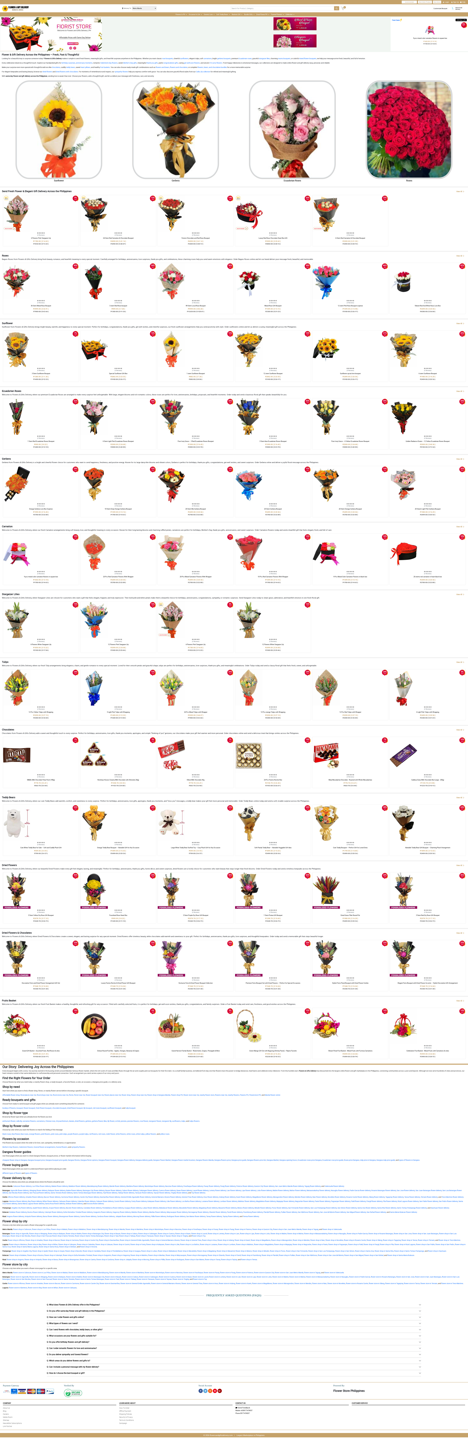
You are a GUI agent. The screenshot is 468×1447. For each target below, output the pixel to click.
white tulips (140, 1134)
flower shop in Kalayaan (155, 1244)
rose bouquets (167, 58)
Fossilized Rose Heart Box (118, 915)
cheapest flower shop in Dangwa (14, 1160)
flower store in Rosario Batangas (383, 1277)
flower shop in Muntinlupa (153, 1229)
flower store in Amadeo (34, 1283)
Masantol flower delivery (227, 1208)
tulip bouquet (131, 1108)
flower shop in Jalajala (123, 1259)
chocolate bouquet (59, 1108)
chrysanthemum (61, 1121)
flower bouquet (29, 1108)
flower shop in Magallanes (260, 1240)
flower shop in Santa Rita (384, 1251)
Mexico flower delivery (245, 1208)
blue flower (16, 1134)
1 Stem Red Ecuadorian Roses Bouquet (41, 441)
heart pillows (85, 67)
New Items (437, 2)
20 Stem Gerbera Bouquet (273, 509)
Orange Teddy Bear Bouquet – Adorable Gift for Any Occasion (118, 847)
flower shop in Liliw (172, 1244)
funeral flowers (61, 1147)
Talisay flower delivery (126, 1193)
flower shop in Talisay (127, 1236)
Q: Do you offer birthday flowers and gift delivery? (68, 1342)
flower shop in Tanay (212, 1259)
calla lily (19, 1121)
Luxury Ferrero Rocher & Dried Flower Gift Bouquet (118, 983)
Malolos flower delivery (139, 1212)
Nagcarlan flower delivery (304, 1201)
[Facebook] (201, 1391)
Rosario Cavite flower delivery (357, 1197)
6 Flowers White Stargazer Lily (41, 644)
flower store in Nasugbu (339, 1277)
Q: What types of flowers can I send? (62, 1323)
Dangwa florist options (89, 1160)
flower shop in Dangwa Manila (158, 1095)
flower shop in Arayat (57, 1251)
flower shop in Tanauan (145, 1236)
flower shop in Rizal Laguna (404, 1244)
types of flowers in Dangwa (409, 1160)
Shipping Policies (125, 1414)
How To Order (124, 1408)
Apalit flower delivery (40, 1208)
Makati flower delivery (59, 1186)
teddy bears (70, 67)
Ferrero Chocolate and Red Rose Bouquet (196, 238)
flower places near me (112, 1095)
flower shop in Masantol (225, 1251)
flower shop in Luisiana (208, 1244)
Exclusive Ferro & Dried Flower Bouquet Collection (196, 983)
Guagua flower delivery (133, 1208)
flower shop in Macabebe (187, 1251)
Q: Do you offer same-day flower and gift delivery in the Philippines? (76, 1311)
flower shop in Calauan (104, 1244)
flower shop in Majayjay (283, 1244)
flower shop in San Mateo (194, 1259)
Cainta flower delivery (88, 1216)
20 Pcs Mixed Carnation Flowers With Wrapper (196, 577)
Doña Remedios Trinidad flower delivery (78, 1212)
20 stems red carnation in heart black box (428, 577)
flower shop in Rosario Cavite (355, 1240)
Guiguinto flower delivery (102, 1212)
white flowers (120, 1134)
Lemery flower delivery (217, 1190)
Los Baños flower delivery (191, 1201)
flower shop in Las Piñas (41, 1229)
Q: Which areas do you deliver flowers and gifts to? (68, 1360)
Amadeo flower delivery (34, 1197)
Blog (4, 1411)
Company (7, 1403)
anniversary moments (84, 63)
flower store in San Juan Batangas (428, 1277)
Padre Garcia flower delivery (360, 1190)
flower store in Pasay (211, 1272)
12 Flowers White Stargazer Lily (273, 644)
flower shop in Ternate (426, 1240)
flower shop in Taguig (310, 1229)
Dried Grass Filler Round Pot (350, 915)
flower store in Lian (233, 1277)
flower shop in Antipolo (33, 1259)
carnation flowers (29, 1121)
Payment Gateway (11, 1385)
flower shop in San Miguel (354, 1255)
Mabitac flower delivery (246, 1201)
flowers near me (221, 1095)
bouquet (20, 1108)
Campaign (123, 1423)
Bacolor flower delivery (74, 1208)
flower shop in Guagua (132, 1251)
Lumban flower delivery (228, 1201)
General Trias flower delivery (192, 1197)
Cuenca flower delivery (167, 1190)
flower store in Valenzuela (334, 1272)
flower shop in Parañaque (192, 1229)
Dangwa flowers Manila (205, 1160)
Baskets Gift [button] (236, 14)
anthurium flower (8, 1121)
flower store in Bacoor (52, 1283)
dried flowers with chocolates (67, 71)
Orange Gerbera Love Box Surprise (41, 509)
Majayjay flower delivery (285, 1201)
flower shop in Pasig (226, 1229)
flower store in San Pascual (41, 1279)
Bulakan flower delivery (18, 1212)
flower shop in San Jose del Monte (330, 1255)
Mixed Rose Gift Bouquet (273, 306)
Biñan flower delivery (50, 1201)
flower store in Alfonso (16, 1283)
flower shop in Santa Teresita (63, 1236)
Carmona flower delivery (70, 1197)
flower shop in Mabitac (244, 1244)
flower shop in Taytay (229, 1259)
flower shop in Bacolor (73, 1251)
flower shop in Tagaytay (392, 1240)
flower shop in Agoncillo (19, 1233)
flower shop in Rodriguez (174, 1259)
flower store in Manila (117, 1272)
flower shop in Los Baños (189, 1244)
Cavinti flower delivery (122, 1201)
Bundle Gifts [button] (248, 14)
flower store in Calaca (130, 1277)
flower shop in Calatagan (147, 1233)
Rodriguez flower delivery (175, 1216)
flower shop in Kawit (242, 1240)
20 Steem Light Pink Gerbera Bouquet (428, 509)
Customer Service (360, 1403)
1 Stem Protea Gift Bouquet (273, 915)
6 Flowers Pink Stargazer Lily (41, 238)
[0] (342, 8)
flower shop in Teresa (249, 1259)
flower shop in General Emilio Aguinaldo (134, 1240)
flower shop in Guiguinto (102, 1255)
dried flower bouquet (75, 1108)
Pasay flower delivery (211, 1186)
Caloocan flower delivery (22, 1186)
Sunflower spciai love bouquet (350, 373)
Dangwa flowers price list (256, 1160)
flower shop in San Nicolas (20, 1236)
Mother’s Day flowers (10, 1147)
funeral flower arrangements (44, 1147)
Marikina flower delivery (135, 1186)
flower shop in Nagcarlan (302, 1244)
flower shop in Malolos (139, 1255)
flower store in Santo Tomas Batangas (89, 1279)
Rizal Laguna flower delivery (408, 1201)
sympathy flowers (121, 71)
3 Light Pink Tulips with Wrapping (118, 712)
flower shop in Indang (226, 1240)
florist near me (79, 1095)
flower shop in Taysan (162, 1236)
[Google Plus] (220, 1391)
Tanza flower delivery (412, 1197)
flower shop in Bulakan (18, 1255)
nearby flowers (233, 1095)
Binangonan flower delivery (69, 1216)
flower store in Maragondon (283, 1283)
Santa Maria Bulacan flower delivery (403, 1212)
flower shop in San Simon (344, 1251)
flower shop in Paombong (251, 1255)
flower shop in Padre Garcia (357, 1233)
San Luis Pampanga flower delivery (323, 1208)
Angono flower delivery (15, 1216)
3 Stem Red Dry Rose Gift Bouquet (427, 915)
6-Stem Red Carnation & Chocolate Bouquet (350, 238)
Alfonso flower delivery (16, 1197)
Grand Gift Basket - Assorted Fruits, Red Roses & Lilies (41, 1051)
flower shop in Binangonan (68, 1259)
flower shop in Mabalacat (167, 1251)
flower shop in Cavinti (121, 1244)
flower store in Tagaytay (394, 1283)
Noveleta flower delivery (337, 1197)
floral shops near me (44, 1095)
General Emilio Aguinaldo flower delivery (135, 1197)
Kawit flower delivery (244, 1197)
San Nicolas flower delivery (18, 1193)
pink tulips (63, 1134)
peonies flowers (133, 1121)
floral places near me (28, 1095)
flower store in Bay (35, 1287)
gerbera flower (97, 1121)
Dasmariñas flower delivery (110, 1197)
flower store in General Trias (191, 1283)
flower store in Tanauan (145, 1279)
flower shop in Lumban (226, 1244)
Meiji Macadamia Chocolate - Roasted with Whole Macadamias (350, 780)
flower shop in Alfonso (16, 1240)
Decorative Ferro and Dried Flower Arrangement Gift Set (41, 983)
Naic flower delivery (319, 1197)
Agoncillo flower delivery (19, 1190)
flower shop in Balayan (56, 1233)
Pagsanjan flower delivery (340, 1201)
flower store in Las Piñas (41, 1272)
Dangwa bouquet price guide (56, 1160)
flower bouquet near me (95, 1095)
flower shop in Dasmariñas (109, 1240)
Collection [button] (289, 14)
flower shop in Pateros (243, 1229)
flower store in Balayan (56, 1277)
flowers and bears (162, 67)
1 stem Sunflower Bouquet (196, 373)
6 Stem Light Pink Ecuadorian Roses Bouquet (118, 441)
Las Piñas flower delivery (41, 1186)
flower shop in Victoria (88, 1247)
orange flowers (34, 1134)
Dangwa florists (74, 1160)
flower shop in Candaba (91, 1251)
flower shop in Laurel (199, 1233)
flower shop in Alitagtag (38, 1233)
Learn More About (127, 1403)
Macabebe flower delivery (188, 1208)
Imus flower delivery (210, 1197)
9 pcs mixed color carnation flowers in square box (41, 577)
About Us (6, 1408)
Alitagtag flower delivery (38, 1190)
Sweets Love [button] (208, 14)
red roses (101, 1134)
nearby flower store (206, 1095)
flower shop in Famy (138, 1244)
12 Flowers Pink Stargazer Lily (118, 644)
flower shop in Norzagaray (197, 1255)
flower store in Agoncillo (19, 1277)
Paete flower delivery (322, 1201)
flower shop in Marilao (156, 1255)
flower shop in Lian (232, 1233)
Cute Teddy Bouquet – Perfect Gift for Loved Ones (350, 847)
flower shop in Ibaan (183, 1233)
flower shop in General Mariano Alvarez (165, 1240)
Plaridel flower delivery (271, 1212)
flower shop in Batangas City (93, 1233)
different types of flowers (11, 1173)
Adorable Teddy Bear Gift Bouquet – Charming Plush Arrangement (427, 847)
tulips (183, 1121)
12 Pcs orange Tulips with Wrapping (273, 712)
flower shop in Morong (140, 1259)
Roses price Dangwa (351, 1160)
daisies (71, 1121)
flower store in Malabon (77, 1272)
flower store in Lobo (264, 1277)
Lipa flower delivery (249, 1190)
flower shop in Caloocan (22, 1229)
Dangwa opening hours (288, 1160)
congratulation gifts (170, 63)
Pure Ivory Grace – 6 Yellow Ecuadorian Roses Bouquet (350, 441)
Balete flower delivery (74, 1190)
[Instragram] (210, 1391)
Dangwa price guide (238, 1160)
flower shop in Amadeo (34, 1240)
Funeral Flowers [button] (276, 14)
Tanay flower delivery (214, 1216)
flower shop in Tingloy (179, 1236)
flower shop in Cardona (105, 1259)
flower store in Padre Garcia (359, 1277)
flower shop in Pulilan (287, 1255)
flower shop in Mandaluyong (97, 1229)
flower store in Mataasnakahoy (318, 1277)
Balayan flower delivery (56, 1190)
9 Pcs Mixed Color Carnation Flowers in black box (350, 577)
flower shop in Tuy (198, 1236)
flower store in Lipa (248, 1277)
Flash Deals (396, 20)
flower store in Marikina (135, 1272)
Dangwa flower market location (183, 1160)
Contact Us (240, 1403)
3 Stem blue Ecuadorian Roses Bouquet (273, 441)
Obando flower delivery (217, 1212)
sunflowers (184, 58)
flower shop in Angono (15, 1259)
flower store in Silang (376, 1283)
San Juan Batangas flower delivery (428, 1190)
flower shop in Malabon (77, 1229)
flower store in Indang (226, 1283)
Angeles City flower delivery (21, 1208)
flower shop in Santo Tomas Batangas (89, 1236)
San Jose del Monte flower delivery (333, 1212)
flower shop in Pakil (355, 1244)
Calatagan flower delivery (148, 1190)
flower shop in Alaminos (18, 1244)
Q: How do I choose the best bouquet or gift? (66, 1373)
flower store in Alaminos (18, 1287)
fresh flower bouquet (43, 1108)
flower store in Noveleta (336, 1283)
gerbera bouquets (224, 58)
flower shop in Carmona (69, 1240)
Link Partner (7, 1426)
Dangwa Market (273, 1160)
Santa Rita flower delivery (386, 1208)
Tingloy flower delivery (179, 1193)
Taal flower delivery (110, 1193)
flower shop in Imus (209, 1240)
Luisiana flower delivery (210, 1201)
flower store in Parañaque (193, 1272)
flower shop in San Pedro (444, 1244)
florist (71, 1095)
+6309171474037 (246, 1410)
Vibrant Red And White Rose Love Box (428, 306)
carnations (207, 58)
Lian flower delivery (233, 1190)
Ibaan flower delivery (184, 1190)
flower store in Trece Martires (452, 1283)
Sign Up (456, 2)
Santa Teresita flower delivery (62, 1193)
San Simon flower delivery (347, 1208)
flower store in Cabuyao (68, 1287)
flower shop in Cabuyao (67, 1244)
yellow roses (164, 1134)
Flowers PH (244, 1095)
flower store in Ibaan (184, 1277)
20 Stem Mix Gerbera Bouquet (195, 509)
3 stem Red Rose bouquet (118, 306)
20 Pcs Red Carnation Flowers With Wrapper (118, 577)
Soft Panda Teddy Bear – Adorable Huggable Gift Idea (272, 847)
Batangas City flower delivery (93, 1190)
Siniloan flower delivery (74, 1203)
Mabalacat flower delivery (168, 1208)
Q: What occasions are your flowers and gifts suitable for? (71, 1335)
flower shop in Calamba (86, 1244)
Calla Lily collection (203, 71)
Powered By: (339, 1385)
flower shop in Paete (320, 1244)
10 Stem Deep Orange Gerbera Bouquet (118, 509)
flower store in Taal (111, 1279)
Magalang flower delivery (208, 1208)
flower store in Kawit (243, 1283)
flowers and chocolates (179, 67)
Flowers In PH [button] (180, 14)
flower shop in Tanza (409, 1240)
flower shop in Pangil (371, 1244)
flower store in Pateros (244, 1272)
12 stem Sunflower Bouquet (273, 373)
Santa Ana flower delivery (366, 1208)
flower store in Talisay (127, 1279)
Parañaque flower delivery (193, 1186)
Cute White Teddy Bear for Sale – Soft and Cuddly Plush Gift (41, 847)
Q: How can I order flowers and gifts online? (65, 1317)
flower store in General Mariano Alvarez (166, 1283)
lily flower (110, 1121)
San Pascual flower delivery (39, 1193)
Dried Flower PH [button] (261, 14)
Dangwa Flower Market (162, 1160)
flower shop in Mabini (279, 1233)
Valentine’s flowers (26, 1147)
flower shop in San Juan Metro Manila (287, 1229)
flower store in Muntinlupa (154, 1272)
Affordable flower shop (11, 1095)
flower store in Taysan (163, 1279)
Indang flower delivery (227, 1197)
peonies (124, 1121)
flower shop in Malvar (295, 1233)
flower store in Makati (59, 1272)
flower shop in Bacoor (51, 1240)
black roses (6, 1134)
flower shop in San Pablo (425, 1244)
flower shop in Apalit (40, 1251)
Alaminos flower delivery (18, 1201)
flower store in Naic (319, 1283)
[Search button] (336, 8)
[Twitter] (205, 1391)
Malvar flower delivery (297, 1190)
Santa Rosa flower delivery (55, 1203)
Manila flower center (272, 1095)
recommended (409, 2)
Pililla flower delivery (158, 1216)
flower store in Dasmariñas (109, 1283)
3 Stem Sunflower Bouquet (41, 373)
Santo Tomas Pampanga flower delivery (412, 1208)
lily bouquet (87, 1108)
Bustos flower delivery (35, 1212)
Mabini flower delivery (281, 1190)
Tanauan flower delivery (144, 1193)
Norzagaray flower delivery (198, 1212)
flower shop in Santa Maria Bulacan (400, 1255)
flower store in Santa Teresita (63, 1279)
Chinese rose (50, 1121)
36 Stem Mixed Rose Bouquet (41, 306)
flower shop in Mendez (301, 1240)
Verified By (69, 1385)
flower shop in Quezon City (262, 1229)
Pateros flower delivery (244, 1186)
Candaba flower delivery (92, 1208)
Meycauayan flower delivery (177, 1212)
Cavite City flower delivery (89, 1197)
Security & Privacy (126, 1417)
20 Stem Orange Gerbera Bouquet (350, 509)
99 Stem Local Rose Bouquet (196, 306)
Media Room (7, 1417)
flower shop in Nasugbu (337, 1233)
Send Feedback (244, 1407)
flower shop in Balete (73, 1233)
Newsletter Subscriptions (12, 1423)
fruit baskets (105, 67)
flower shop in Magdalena (263, 1244)
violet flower (110, 1134)
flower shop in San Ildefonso (306, 1255)
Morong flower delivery (141, 1216)
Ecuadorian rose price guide (332, 1160)
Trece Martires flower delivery (452, 1197)
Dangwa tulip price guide (385, 1160)
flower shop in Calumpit (53, 1255)
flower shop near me (139, 1095)
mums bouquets (284, 58)
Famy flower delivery (139, 1201)
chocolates (55, 67)
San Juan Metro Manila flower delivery (289, 1186)
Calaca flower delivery (130, 1190)
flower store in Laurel (200, 1277)
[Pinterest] (215, 1391)
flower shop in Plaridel (269, 1255)
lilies (105, 1121)
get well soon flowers (192, 63)
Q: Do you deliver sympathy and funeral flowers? (67, 1354)
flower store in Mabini (280, 1277)
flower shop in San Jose (403, 1233)
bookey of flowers (9, 1108)
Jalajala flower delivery (123, 1216)
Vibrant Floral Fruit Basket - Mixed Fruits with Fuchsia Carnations (350, 1051)
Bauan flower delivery (113, 1190)
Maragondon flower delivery (283, 1197)
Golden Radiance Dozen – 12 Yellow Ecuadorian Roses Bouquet (428, 441)
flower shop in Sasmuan (437, 1251)
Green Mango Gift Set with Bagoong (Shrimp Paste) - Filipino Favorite (273, 1051)
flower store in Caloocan (22, 1272)
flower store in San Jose (405, 1277)
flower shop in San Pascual (41, 1236)
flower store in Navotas (174, 1272)
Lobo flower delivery (264, 1190)
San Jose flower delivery (405, 1190)
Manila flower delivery (117, 1186)
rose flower (144, 1121)
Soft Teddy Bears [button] (222, 14)
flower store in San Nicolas (20, 1279)
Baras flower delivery (50, 1216)
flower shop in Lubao (149, 1251)
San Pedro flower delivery (448, 1201)
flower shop (126, 1095)
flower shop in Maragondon (281, 1240)
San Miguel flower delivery (356, 1212)
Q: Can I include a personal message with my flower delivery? (73, 1366)
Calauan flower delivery (105, 1201)
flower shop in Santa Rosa (48, 1247)
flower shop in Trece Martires (449, 1240)
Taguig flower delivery (312, 1186)
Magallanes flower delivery (262, 1197)
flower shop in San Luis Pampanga (321, 1251)
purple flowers (73, 1134)
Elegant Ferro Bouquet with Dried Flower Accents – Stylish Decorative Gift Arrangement (428, 983)
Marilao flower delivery (157, 1212)
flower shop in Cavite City (88, 1240)
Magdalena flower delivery (266, 1201)
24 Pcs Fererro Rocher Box (273, 780)
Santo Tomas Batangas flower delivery (87, 1193)
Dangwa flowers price (222, 1160)
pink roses (55, 1134)
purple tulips (83, 1134)
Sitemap (6, 1420)
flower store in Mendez (303, 1283)
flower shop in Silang (374, 1240)
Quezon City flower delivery (264, 1186)
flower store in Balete (74, 1277)
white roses (130, 1134)
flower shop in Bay (35, 1244)
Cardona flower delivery (106, 1216)
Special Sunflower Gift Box (118, 373)
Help (463, 2)
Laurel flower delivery (200, 1190)
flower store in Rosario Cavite (357, 1283)
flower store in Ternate (428, 1283)
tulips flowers (194, 1121)
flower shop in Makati (59, 1229)
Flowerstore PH (255, 1095)
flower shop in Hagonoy (121, 1255)
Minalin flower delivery (262, 1208)
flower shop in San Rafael (373, 1255)
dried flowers (47, 71)
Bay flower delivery (35, 1201)
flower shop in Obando (216, 1255)
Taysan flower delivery (162, 1193)
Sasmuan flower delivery (439, 1208)
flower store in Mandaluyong (98, 1272)
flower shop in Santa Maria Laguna (25, 1247)
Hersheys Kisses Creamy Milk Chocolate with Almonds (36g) (118, 780)
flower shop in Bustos (35, 1255)
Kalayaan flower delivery (156, 1201)
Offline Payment (125, 1411)
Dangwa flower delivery (126, 1160)
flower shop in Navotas (173, 1229)
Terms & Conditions (126, 1420)
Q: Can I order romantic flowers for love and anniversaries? (72, 1348)
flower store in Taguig (312, 1272)
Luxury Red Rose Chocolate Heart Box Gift (273, 238)
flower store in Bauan (113, 1277)
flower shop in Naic (317, 1240)
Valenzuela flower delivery (334, 1186)
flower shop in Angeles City (21, 1251)
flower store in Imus (210, 1283)
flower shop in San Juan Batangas (425, 1233)
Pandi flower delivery (235, 1212)
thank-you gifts (152, 63)
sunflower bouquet (114, 1108)
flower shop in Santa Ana (364, 1251)
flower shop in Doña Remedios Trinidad (77, 1255)
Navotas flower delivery (174, 1186)
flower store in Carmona (70, 1283)
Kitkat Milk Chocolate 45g (195, 780)
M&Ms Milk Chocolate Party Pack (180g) (41, 780)
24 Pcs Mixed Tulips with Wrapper (195, 712)
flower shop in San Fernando (297, 1251)
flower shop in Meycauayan (175, 1255)
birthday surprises (68, 63)
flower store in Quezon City (264, 1272)
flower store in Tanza (412, 1283)
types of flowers (31, 1173)
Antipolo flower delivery (33, 1216)
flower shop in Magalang (206, 1251)
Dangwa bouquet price (36, 1160)
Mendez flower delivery (303, 1197)
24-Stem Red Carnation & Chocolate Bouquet (118, 238)
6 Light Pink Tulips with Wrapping (427, 712)
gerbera (88, 1121)
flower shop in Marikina (134, 1229)
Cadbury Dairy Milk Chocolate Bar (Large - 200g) (427, 780)
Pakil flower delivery (358, 1201)
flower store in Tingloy (180, 1279)
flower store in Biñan (50, 1287)
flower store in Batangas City (93, 1277)
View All (459, 191)
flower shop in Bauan (113, 1233)
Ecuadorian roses (245, 58)
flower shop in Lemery (216, 1233)
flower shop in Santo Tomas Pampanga (409, 1251)
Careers (6, 1414)
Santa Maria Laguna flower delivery (30, 1203)
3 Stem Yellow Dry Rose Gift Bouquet (41, 915)
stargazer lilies (264, 58)
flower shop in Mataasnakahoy (315, 1233)
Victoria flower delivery (95, 1203)
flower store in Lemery (217, 1277)
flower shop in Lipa (247, 1233)
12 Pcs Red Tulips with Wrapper (350, 712)
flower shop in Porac (277, 1251)
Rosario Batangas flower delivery (383, 1190)
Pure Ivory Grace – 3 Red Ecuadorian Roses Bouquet (196, 441)
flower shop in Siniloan (67, 1247)
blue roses (24, 1134)
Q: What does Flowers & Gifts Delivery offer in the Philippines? (73, 1304)
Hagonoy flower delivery (122, 1212)
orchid (117, 1121)
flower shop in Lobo (262, 1233)
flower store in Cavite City (89, 1283)
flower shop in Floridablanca (112, 1251)
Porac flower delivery (279, 1208)
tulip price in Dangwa (368, 1160)
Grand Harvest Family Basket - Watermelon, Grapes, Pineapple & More (196, 1051)
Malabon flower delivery (77, 1186)
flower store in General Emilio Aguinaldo (135, 1283)
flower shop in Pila (387, 1244)
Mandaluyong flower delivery (98, 1186)
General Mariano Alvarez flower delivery (166, 1197)
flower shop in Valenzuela (332, 1229)
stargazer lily (166, 1121)
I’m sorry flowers (215, 63)
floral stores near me (60, 1095)
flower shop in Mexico (243, 1251)
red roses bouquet (100, 1108)
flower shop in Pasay (210, 1229)
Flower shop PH (177, 1095)
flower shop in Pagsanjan (337, 1244)
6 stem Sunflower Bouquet (428, 373)
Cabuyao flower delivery (68, 1201)
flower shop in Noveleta (334, 1240)
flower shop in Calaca (129, 1233)
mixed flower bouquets (307, 58)
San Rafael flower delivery (376, 1212)
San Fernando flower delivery (299, 1208)
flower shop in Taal (111, 1236)
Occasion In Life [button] (194, 14)
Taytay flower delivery (230, 1216)
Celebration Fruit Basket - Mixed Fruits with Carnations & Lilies (427, 1051)
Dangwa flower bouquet (107, 1160)
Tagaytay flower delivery (394, 1197)
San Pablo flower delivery (428, 1201)
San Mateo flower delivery (195, 1216)
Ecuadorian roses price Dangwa (309, 1160)
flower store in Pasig (227, 1272)
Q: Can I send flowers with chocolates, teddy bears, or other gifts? (74, 1329)
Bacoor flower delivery (51, 1197)
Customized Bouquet (440, 8)
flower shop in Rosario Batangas (380, 1233)
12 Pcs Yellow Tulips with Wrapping (41, 712)
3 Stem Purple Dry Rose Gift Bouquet (195, 915)
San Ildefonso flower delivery (308, 1212)
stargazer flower (154, 1121)
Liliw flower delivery (173, 1201)
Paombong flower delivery (253, 1212)
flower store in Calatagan (148, 1277)
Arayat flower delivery (57, 1208)
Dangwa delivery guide (143, 1160)
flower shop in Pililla (157, 1259)
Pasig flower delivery (228, 1186)
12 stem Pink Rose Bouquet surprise (350, 306)
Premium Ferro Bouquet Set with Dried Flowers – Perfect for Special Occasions (273, 983)
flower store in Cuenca (167, 1277)
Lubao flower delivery (150, 1208)
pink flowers (45, 1134)
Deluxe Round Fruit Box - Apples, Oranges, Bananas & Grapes (118, 1051)
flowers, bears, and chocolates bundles (212, 67)
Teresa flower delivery (251, 1216)
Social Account (205, 1385)
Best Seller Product (425, 2)
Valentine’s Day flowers (109, 63)
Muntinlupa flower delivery (154, 1186)
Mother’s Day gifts (130, 63)
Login (447, 2)
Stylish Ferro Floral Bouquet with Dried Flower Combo (350, 983)
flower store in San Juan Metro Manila (288, 1272)
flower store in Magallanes (262, 1283)
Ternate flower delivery (429, 1197)
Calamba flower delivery (86, 1201)
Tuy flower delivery (198, 1193)
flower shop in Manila (116, 1229)
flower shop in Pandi (233, 1255)
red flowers (93, 1134)
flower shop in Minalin (261, 1251)
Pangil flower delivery (374, 1201)
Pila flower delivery (390, 1201)
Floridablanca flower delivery (113, 1208)
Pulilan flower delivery (289, 1212)
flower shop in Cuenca (166, 1233)
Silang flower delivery (377, 1197)
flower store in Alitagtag (38, 1277)
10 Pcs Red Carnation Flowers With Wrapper (273, 577)
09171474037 (245, 1413)
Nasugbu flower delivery (340, 1190)
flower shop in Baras (50, 1259)
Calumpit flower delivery (53, 1212)
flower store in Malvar (297, 1277)
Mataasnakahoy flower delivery (318, 1190)
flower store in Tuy (200, 1279)
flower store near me (191, 1095)
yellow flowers (150, 1134)
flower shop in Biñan (50, 1244)
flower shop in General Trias (190, 1240)
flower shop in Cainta (88, 1259)
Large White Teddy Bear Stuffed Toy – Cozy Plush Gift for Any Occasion (195, 847)
